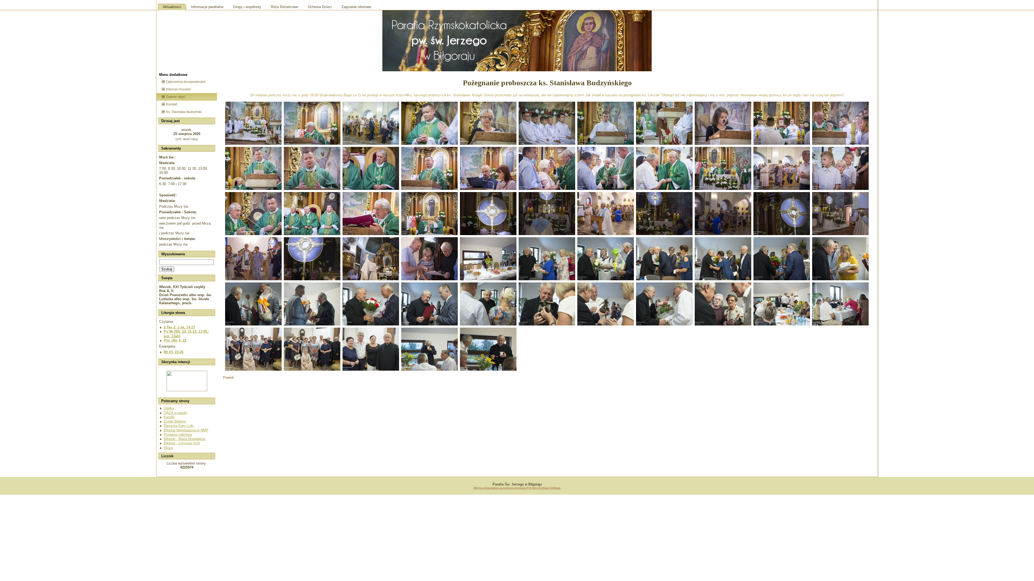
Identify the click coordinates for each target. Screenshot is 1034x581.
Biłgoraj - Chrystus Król (182, 443)
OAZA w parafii (175, 413)
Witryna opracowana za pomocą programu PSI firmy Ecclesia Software (517, 487)
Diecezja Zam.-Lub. (179, 426)
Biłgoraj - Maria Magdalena (184, 439)
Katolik (169, 417)
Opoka (169, 408)
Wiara (168, 448)
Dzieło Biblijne (175, 421)
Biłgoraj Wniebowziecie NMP (186, 430)
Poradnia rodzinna (178, 435)
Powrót (228, 377)
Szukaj (166, 269)
